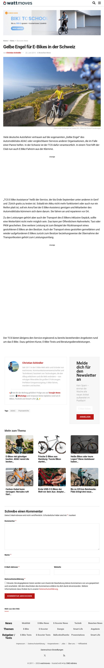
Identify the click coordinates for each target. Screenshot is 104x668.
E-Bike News (43, 623)
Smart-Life (78, 629)
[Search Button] (93, 3)
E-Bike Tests (26, 635)
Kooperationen (53, 644)
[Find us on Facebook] (40, 655)
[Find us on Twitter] (45, 655)
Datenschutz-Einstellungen (52, 650)
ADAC (13, 411)
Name (8, 555)
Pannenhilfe (24, 411)
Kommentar (11, 521)
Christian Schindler (13, 53)
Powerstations (78, 635)
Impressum (20, 644)
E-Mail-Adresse (12, 567)
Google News (54, 393)
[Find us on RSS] (64, 655)
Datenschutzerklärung (15, 579)
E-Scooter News (60, 623)
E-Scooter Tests (43, 635)
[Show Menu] (99, 3)
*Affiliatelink (82, 644)
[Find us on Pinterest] (54, 655)
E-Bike (26, 629)
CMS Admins (71, 663)
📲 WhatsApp (21, 396)
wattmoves (45, 663)
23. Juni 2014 (30, 53)
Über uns (71, 644)
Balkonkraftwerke (61, 635)
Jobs (63, 644)
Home (5, 41)
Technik (78, 623)
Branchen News (22, 41)
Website (57, 567)
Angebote (95, 629)
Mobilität (26, 623)
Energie (60, 629)
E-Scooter (43, 629)
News (12, 41)
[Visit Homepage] (17, 3)
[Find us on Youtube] (59, 655)
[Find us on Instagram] (50, 655)
